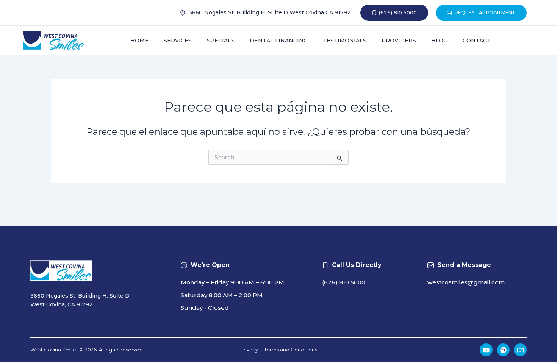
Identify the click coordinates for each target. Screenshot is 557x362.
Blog (439, 40)
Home (139, 40)
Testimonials (344, 40)
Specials (221, 40)
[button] (394, 13)
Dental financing (279, 40)
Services (178, 40)
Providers (399, 40)
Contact (477, 40)
